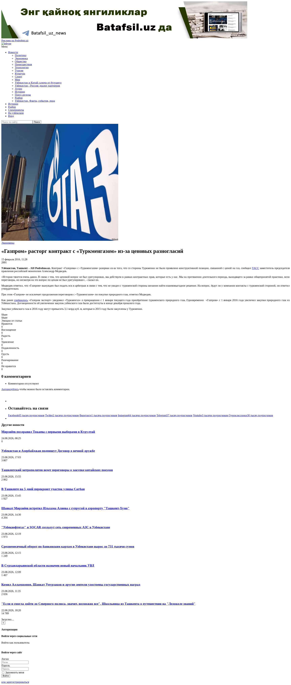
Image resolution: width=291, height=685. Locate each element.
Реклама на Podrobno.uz (14, 40)
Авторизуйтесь (10, 389)
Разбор (19, 97)
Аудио (18, 88)
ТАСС (255, 268)
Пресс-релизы (23, 94)
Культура (20, 73)
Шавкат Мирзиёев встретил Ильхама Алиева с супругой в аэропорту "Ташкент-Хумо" (65, 508)
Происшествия (23, 64)
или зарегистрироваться (15, 682)
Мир (17, 79)
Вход (11, 116)
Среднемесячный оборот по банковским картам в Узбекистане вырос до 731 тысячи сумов (67, 546)
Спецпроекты (16, 109)
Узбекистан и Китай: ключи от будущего (38, 82)
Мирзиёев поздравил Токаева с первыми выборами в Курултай (48, 431)
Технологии (22, 67)
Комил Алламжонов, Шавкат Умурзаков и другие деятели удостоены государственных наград (70, 584)
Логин (5, 659)
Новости (13, 52)
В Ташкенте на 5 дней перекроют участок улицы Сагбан (43, 489)
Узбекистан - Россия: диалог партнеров (37, 85)
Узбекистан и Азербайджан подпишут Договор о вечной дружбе (48, 451)
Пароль (5, 665)
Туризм (19, 70)
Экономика (21, 58)
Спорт (18, 76)
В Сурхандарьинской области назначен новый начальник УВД (47, 565)
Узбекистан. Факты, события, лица (35, 100)
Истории (20, 91)
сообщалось (21, 300)
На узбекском (16, 113)
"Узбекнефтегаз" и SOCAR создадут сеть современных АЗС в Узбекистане (55, 527)
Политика (20, 55)
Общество (20, 61)
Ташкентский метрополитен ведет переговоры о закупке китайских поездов (57, 470)
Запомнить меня (14, 672)
